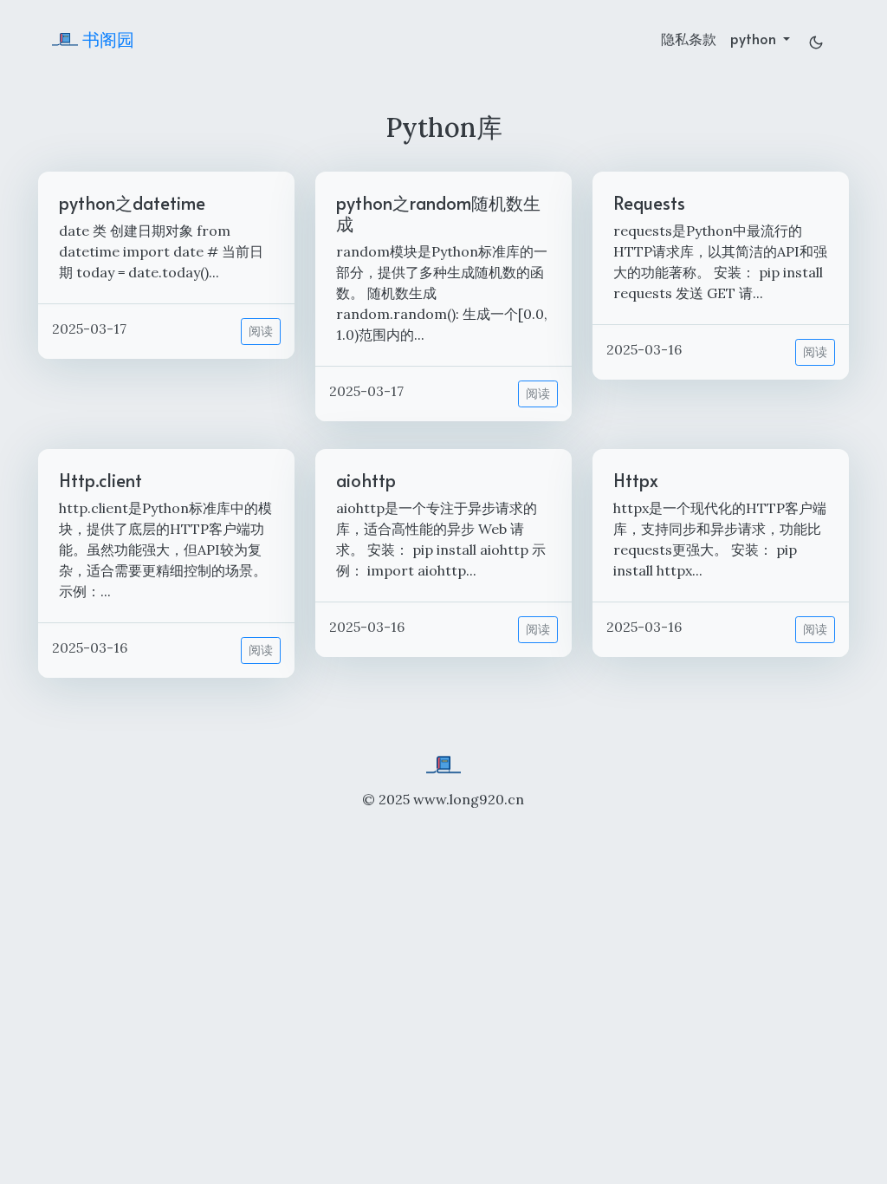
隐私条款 (688, 38)
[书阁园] (443, 762)
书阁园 (106, 39)
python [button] (755, 38)
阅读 (261, 331)
